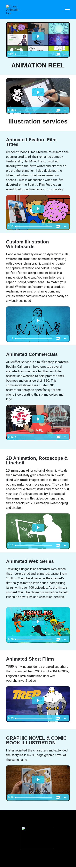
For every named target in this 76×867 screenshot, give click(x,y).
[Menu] (67, 9)
